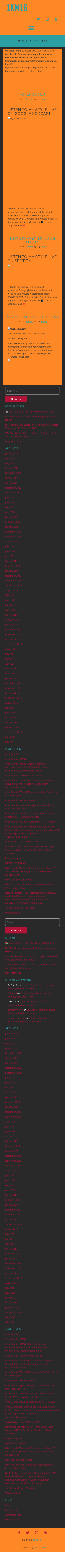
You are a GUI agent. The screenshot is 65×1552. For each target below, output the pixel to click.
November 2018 (13, 580)
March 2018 (11, 614)
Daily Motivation (13, 441)
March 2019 (11, 561)
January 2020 (11, 526)
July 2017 (9, 654)
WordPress (39, 1547)
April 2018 (10, 609)
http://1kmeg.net (13, 858)
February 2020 (12, 521)
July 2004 (9, 742)
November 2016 (13, 688)
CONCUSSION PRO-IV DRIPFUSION (22, 841)
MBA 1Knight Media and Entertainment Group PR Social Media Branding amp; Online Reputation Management (30, 871)
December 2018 (13, 575)
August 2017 (11, 649)
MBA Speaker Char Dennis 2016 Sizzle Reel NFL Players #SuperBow (29, 886)
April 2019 (10, 556)
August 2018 (11, 590)
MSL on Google (33, 94)
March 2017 (11, 668)
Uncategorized (12, 912)
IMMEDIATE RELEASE (15, 863)
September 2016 (13, 697)
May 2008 (10, 737)
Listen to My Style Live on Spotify (32, 240)
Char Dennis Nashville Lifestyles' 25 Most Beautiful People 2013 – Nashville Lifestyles (31, 815)
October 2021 (12, 477)
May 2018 (10, 605)
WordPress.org (12, 1519)
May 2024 (10, 463)
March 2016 (11, 722)
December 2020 (13, 487)
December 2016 (13, 683)
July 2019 (9, 546)
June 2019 (10, 551)
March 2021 (11, 482)
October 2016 (12, 693)
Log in (8, 1505)
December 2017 (13, 629)
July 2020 (9, 497)
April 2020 (10, 512)
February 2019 (12, 565)
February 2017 (12, 673)
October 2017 (12, 639)
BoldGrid (36, 1539)
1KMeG (17, 7)
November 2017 (13, 634)
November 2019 (13, 536)
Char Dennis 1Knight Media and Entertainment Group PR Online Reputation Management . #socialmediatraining (29, 784)
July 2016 (9, 707)
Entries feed (11, 1510)
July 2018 (9, 595)
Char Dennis (11, 754)
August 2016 (11, 702)
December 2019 (13, 531)
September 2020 (13, 492)
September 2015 (13, 732)
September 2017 (13, 644)
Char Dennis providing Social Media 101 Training (30, 821)
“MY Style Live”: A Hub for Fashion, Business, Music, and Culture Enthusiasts (31, 435)
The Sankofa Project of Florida (20, 907)
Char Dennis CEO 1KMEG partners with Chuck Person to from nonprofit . (32, 794)
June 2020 (10, 502)
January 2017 (11, 678)
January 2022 (11, 468)
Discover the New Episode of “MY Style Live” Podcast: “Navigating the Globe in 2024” (31, 426)
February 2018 (12, 619)
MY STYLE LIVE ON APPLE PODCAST (32, 317)
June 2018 (10, 600)
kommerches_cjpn (17, 1018)
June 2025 (10, 458)
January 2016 (11, 727)
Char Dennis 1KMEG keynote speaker (24, 775)
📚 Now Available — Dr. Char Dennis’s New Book (29, 411)
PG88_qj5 (12, 993)
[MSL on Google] (32, 70)
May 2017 (10, 658)
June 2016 (10, 712)
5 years (29, 99)
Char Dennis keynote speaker (20, 800)
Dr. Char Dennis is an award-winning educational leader (30, 418)
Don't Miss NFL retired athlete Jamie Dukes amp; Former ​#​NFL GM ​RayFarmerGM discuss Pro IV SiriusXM (29, 850)
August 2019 (11, 541)
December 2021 (13, 472)
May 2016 (10, 717)
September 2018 (13, 585)
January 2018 (11, 624)
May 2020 (10, 507)
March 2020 (11, 517)
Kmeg (44, 99)
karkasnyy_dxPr (15, 1009)
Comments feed (13, 1514)
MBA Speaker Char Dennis (18, 879)
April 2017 (10, 663)
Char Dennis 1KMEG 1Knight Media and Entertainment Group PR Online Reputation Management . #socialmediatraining (27, 767)
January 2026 (11, 453)
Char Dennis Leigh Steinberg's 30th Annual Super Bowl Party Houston (30, 807)
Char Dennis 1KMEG (15, 759)
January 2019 (11, 570)
